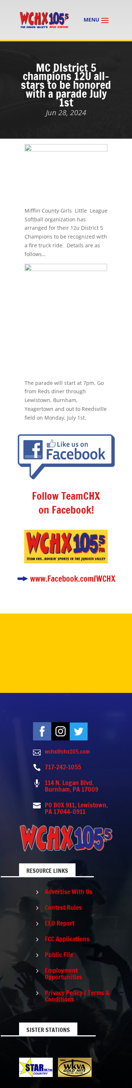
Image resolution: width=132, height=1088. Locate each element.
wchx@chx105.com (67, 751)
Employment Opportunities (63, 973)
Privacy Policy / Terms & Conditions (77, 996)
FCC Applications (67, 938)
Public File (59, 954)
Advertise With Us (68, 891)
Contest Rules (63, 907)
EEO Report (59, 923)
